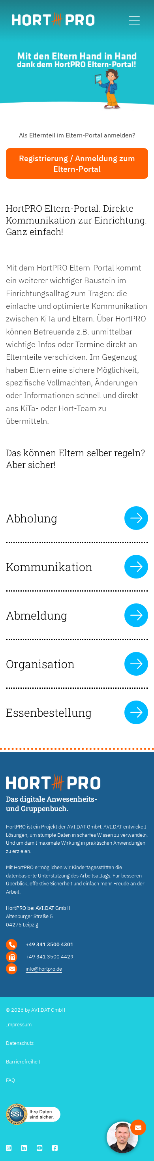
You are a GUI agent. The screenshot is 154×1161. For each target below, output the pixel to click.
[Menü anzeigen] (134, 21)
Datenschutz (20, 1043)
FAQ (10, 1080)
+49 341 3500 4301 (49, 944)
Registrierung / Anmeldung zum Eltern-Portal (77, 163)
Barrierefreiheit (23, 1061)
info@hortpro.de (44, 969)
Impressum (19, 1024)
